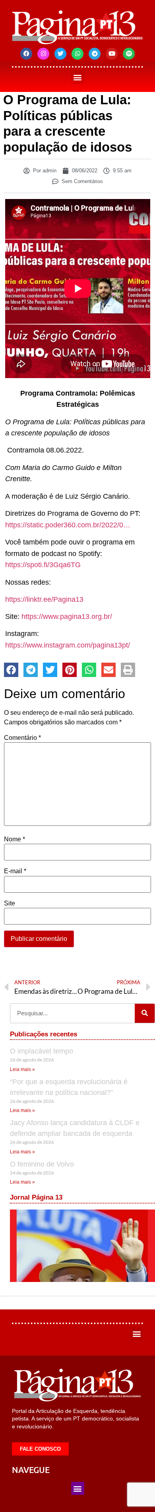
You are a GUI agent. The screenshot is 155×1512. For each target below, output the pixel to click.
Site (9, 903)
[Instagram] (43, 54)
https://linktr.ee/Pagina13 (44, 599)
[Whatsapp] (77, 54)
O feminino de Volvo (42, 1164)
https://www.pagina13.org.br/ (66, 616)
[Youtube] (112, 54)
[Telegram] (95, 54)
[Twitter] (60, 54)
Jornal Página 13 (36, 1197)
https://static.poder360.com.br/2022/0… (67, 525)
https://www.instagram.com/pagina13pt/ (67, 645)
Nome (14, 839)
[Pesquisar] (145, 1013)
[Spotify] (129, 54)
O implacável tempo (41, 1051)
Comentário (22, 738)
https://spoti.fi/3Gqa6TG (43, 565)
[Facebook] (26, 54)
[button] (77, 77)
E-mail (15, 871)
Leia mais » (22, 1069)
